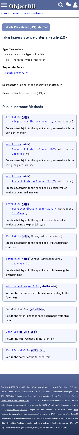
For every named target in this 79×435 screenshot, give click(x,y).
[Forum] (68, 5)
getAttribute (47, 286)
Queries (15, 13)
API (5, 13)
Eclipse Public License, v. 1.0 (63, 396)
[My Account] (75, 5)
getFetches (37, 309)
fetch (25, 116)
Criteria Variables (32, 13)
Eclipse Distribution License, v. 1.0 (15, 401)
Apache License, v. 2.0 (16, 410)
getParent (37, 350)
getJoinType (27, 331)
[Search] (60, 5)
